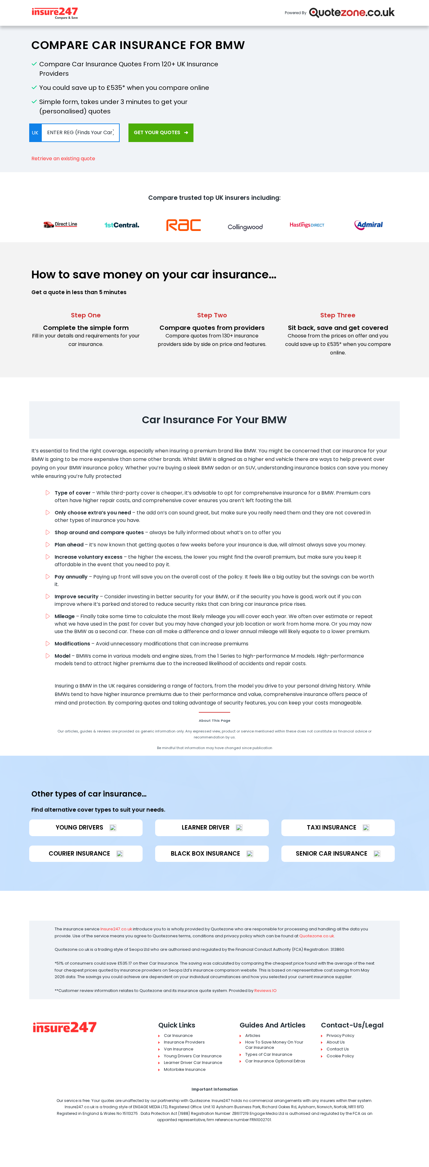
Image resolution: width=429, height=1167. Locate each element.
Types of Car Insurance (268, 1054)
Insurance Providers (184, 1042)
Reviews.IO (265, 990)
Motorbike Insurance (185, 1069)
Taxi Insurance (331, 827)
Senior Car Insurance (331, 853)
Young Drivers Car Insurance (193, 1056)
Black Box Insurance (205, 853)
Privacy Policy (340, 1035)
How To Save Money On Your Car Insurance (274, 1045)
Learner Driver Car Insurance (193, 1062)
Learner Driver (206, 827)
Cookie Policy (340, 1056)
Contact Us (338, 1049)
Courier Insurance (79, 853)
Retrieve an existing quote (63, 158)
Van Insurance (178, 1049)
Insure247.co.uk (116, 929)
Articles (252, 1035)
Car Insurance (178, 1035)
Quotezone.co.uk (316, 936)
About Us (336, 1042)
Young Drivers (79, 827)
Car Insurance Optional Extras (275, 1061)
